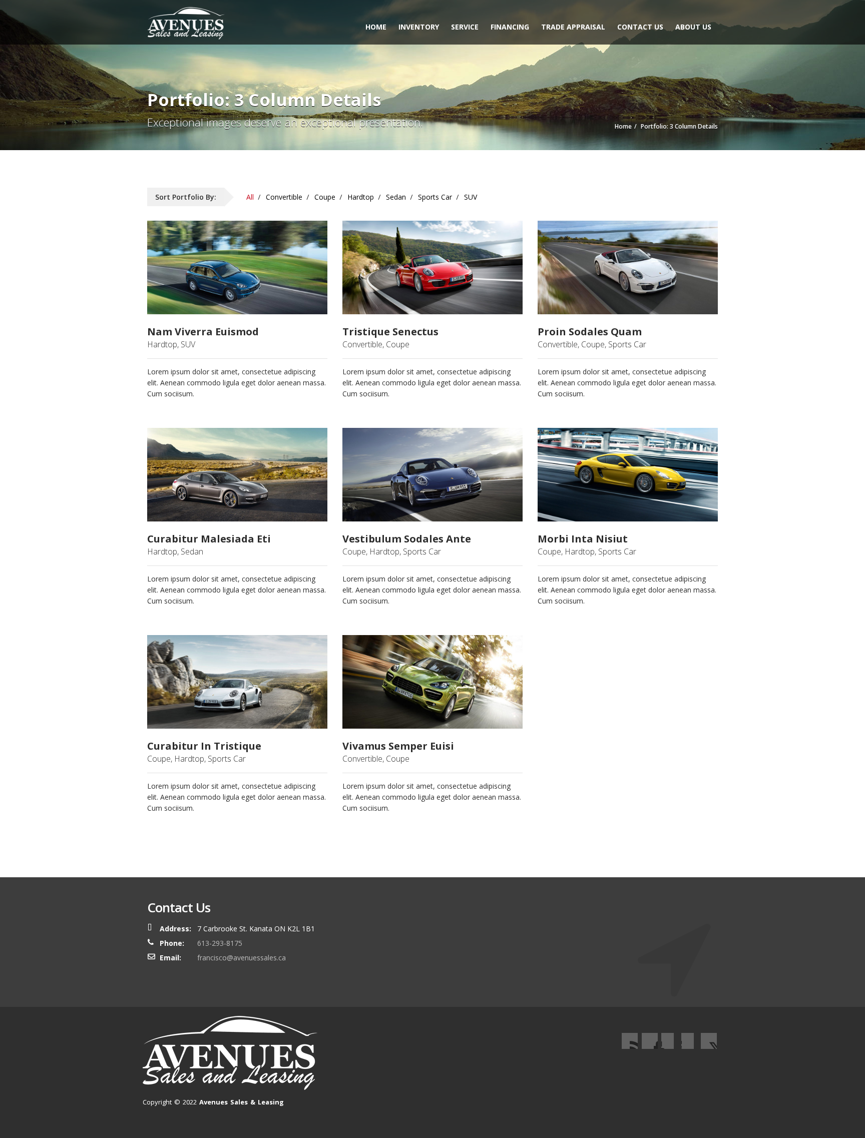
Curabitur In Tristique (204, 746)
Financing (510, 27)
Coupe (324, 197)
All (250, 197)
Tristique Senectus (390, 332)
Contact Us (640, 27)
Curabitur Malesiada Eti (209, 539)
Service (465, 27)
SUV (470, 197)
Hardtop (360, 197)
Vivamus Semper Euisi (398, 746)
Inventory (418, 27)
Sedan (396, 197)
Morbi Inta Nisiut (583, 539)
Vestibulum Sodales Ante (406, 539)
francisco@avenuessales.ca (241, 957)
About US (693, 27)
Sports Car (435, 197)
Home (375, 27)
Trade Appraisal (573, 27)
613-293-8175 (219, 943)
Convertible (284, 197)
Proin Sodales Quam (590, 332)
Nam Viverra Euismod (203, 332)
